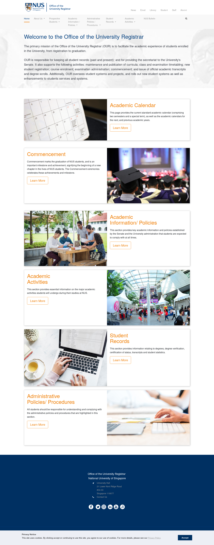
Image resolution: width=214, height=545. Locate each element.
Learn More (120, 128)
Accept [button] (185, 538)
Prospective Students (55, 20)
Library (153, 10)
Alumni (184, 10)
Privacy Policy (154, 538)
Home (27, 18)
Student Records (110, 20)
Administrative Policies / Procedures (94, 21)
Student (164, 10)
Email (142, 10)
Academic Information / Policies (74, 21)
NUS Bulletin (149, 18)
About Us (38, 18)
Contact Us (102, 496)
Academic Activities (130, 20)
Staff (174, 10)
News (133, 10)
